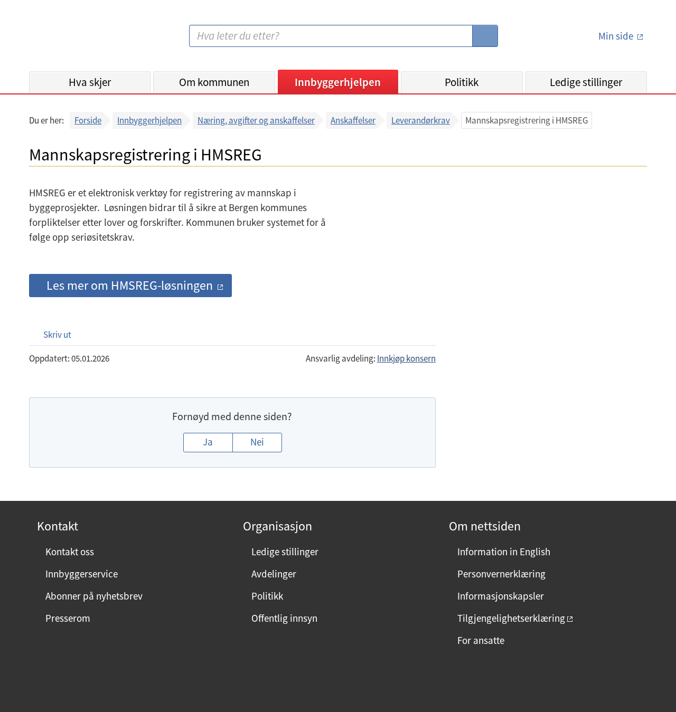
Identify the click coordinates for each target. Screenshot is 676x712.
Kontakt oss (69, 551)
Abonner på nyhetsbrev (94, 596)
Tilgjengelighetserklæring (511, 618)
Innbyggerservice (81, 573)
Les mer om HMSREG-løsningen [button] (129, 285)
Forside (87, 120)
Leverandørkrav (420, 120)
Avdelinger (273, 573)
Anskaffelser (353, 120)
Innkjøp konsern (406, 358)
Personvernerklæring (501, 573)
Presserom (67, 618)
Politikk (461, 82)
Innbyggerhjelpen (338, 82)
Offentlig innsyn (284, 618)
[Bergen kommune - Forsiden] (72, 40)
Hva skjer (90, 82)
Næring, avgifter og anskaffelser (256, 120)
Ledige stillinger (586, 82)
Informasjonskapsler (500, 596)
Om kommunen (214, 82)
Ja (208, 441)
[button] (52, 334)
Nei (257, 441)
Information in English (503, 551)
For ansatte (480, 640)
